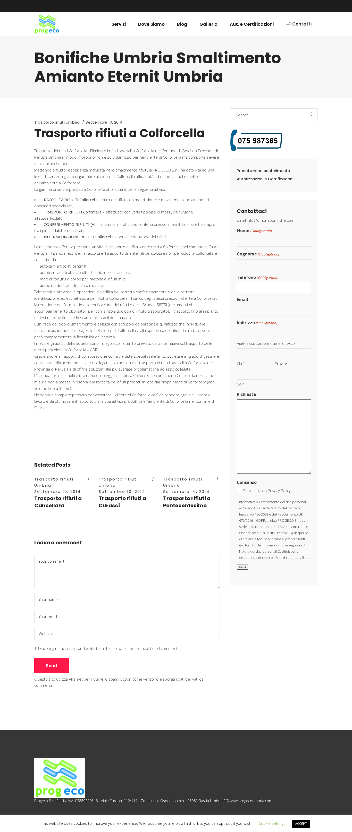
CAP (240, 384)
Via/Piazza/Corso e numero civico (266, 343)
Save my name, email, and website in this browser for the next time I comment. (109, 648)
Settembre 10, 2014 (104, 122)
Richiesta (246, 394)
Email (242, 299)
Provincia (282, 363)
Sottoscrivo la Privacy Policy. (267, 490)
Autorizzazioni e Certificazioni (265, 179)
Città (241, 363)
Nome (254, 230)
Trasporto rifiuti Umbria (57, 122)
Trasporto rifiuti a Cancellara (58, 502)
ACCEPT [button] (301, 823)
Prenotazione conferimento (263, 170)
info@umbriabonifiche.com (270, 220)
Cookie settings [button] (272, 823)
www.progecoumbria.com (251, 800)
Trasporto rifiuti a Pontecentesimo (187, 502)
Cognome (258, 254)
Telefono (257, 277)
